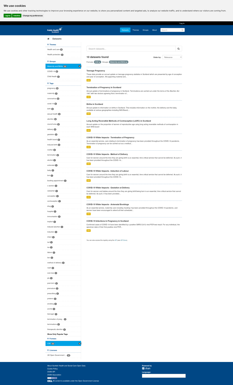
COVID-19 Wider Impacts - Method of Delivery (107, 154)
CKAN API (51, 371)
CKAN (146, 368)
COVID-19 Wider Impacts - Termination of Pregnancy (110, 137)
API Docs (124, 240)
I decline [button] (16, 16)
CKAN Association (54, 374)
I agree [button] (7, 16)
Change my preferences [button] (33, 16)
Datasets (125, 30)
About (154, 30)
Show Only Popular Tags (57, 334)
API (116, 240)
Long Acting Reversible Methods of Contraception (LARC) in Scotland (119, 120)
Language (146, 372)
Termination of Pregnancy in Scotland (104, 87)
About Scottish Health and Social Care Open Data (66, 365)
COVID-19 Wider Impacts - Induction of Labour (108, 170)
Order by (157, 57)
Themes (136, 30)
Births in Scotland (95, 104)
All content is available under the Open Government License (75, 381)
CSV (88, 80)
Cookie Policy (52, 368)
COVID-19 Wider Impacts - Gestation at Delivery (108, 187)
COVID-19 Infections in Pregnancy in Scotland (108, 221)
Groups (145, 30)
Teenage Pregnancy (96, 70)
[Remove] (99, 62)
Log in (182, 23)
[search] (178, 48)
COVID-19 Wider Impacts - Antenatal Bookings (108, 204)
